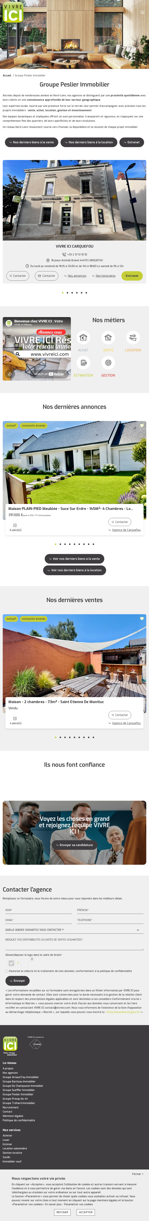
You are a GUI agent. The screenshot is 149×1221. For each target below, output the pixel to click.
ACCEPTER (85, 1212)
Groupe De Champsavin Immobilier (23, 1086)
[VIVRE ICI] (13, 12)
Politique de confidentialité (19, 1120)
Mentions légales (13, 1116)
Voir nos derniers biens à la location (76, 570)
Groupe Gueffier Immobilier (19, 1090)
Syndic (6, 1157)
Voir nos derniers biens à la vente (76, 559)
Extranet (134, 142)
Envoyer (19, 981)
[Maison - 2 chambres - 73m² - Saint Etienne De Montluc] (74, 663)
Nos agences (10, 1073)
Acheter (7, 1135)
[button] (74, 246)
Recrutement (11, 1107)
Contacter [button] (48, 276)
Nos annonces (77, 276)
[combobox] (74, 930)
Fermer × (138, 1174)
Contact (7, 1111)
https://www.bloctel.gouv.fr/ (123, 1012)
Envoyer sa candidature (76, 845)
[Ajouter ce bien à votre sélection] (142, 425)
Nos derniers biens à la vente (33, 142)
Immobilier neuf (12, 1161)
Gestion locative (12, 1153)
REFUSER (62, 1212)
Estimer (7, 1144)
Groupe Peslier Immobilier (18, 1094)
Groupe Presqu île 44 (15, 1099)
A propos (8, 1068)
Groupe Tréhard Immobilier (19, 1103)
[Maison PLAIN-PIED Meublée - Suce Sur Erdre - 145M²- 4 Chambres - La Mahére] (74, 470)
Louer (6, 1140)
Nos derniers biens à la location (91, 142)
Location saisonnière (15, 1148)
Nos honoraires (106, 276)
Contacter (19, 276)
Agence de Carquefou (126, 530)
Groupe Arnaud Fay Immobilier (21, 1077)
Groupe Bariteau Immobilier (19, 1081)
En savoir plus (53, 1204)
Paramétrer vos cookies (78, 1204)
